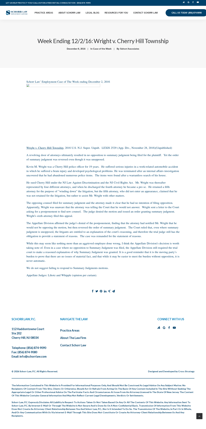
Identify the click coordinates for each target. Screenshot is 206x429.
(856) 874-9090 (83, 3)
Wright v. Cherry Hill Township (44, 148)
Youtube (198, 2)
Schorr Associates (129, 48)
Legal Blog (92, 13)
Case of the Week (102, 48)
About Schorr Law (69, 13)
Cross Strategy (186, 371)
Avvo (184, 2)
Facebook (194, 2)
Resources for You (116, 13)
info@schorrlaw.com (33, 356)
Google (189, 2)
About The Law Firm (73, 338)
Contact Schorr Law (145, 13)
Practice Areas (44, 13)
